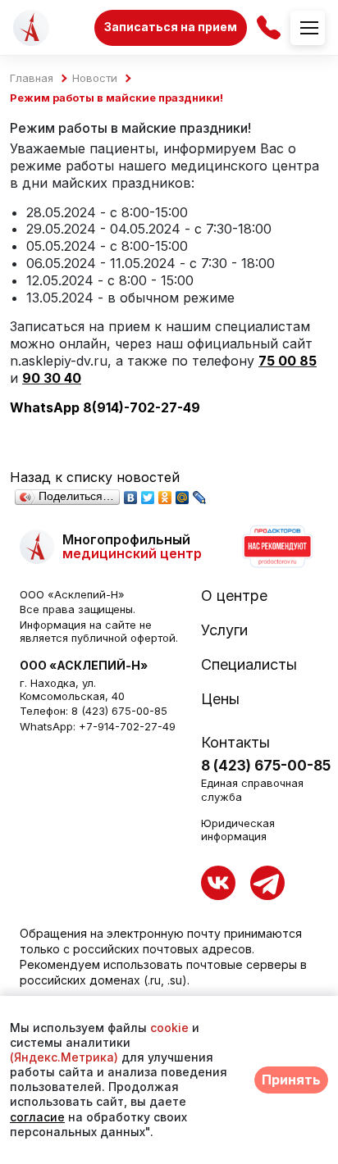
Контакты (235, 742)
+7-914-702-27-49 (127, 726)
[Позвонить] (269, 27)
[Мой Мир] (182, 493)
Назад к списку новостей (95, 477)
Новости (94, 78)
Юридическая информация (238, 829)
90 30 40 (51, 378)
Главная (31, 78)
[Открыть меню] (307, 28)
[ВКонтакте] (130, 493)
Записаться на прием (170, 27)
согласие (37, 1117)
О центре (234, 596)
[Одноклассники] (165, 493)
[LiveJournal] (199, 493)
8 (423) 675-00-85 (119, 710)
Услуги (224, 630)
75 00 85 (287, 360)
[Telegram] (267, 883)
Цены (220, 699)
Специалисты (249, 665)
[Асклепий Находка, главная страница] (31, 28)
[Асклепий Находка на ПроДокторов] (276, 547)
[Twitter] (148, 493)
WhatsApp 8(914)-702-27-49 (105, 407)
